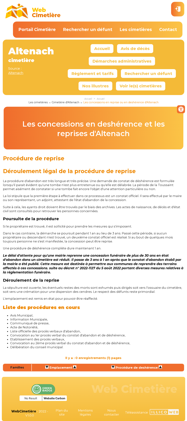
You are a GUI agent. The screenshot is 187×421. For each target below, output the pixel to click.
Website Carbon (54, 398)
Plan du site (62, 412)
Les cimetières (136, 29)
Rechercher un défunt (87, 29)
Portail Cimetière (37, 29)
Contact (168, 29)
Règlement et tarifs (92, 73)
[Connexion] (177, 9)
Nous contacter (111, 412)
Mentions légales (85, 412)
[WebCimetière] (33, 17)
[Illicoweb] (164, 412)
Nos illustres (95, 86)
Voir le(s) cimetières (141, 86)
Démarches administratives (121, 61)
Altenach (15, 73)
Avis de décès (135, 48)
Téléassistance (136, 412)
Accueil (102, 48)
